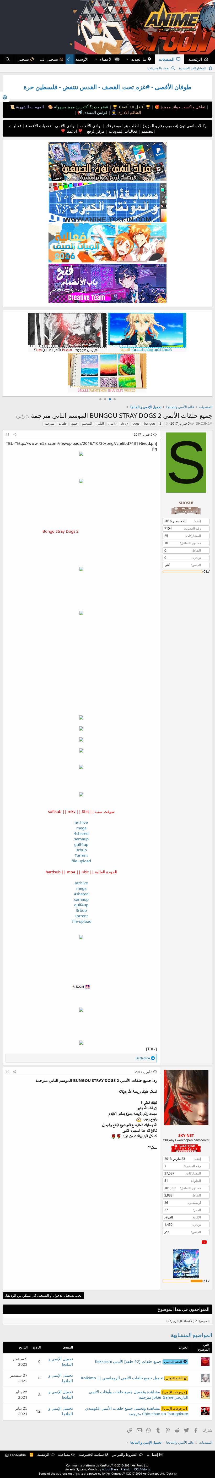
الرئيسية (195, 59)
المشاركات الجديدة (192, 68)
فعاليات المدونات (122, 131)
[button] (127, 59)
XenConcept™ (115, 1473)
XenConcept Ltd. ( (154, 1473)
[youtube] (204, 1242)
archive (81, 822)
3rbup (81, 849)
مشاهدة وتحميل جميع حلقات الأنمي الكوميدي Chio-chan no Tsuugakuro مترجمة (136, 1411)
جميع (74, 423)
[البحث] (8, 59)
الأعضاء (106, 59)
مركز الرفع (95, 131)
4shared (81, 833)
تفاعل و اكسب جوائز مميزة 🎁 (179, 106)
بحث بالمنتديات (158, 68)
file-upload (81, 860)
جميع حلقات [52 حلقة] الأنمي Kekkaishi (138, 1361)
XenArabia (17, 1455)
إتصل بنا (152, 1454)
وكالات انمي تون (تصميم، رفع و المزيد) (174, 125)
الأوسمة (81, 59)
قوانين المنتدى (94, 112)
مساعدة (64, 1454)
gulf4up (81, 844)
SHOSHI (202, 423)
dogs (135, 423)
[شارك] (14, 435)
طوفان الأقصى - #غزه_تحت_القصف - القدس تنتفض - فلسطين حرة (107, 87)
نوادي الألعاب (90, 125)
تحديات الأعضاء (38, 125)
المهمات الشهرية (29, 106)
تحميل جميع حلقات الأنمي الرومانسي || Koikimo (131, 1377)
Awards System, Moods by (107, 1469)
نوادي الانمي (65, 125)
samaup (81, 838)
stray (124, 423)
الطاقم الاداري (128, 112)
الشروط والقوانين (124, 1454)
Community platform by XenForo (107, 1465)
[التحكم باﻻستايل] (5, 97)
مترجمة (49, 423)
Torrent (81, 855)
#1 (7, 434)
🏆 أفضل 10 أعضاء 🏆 (130, 106)
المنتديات (166, 59)
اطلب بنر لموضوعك (122, 125)
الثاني (100, 423)
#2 (7, 1072)
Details (171, 1473)
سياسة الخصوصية (91, 1454)
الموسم (87, 423)
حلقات (62, 423)
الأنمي (112, 423)
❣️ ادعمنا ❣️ (72, 131)
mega (81, 827)
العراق (168, 1217)
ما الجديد (138, 59)
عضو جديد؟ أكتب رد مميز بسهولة (80, 106)
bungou (149, 423)
